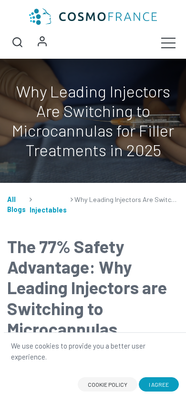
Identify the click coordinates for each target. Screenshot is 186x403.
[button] (17, 42)
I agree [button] (159, 384)
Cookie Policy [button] (107, 384)
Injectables (48, 210)
